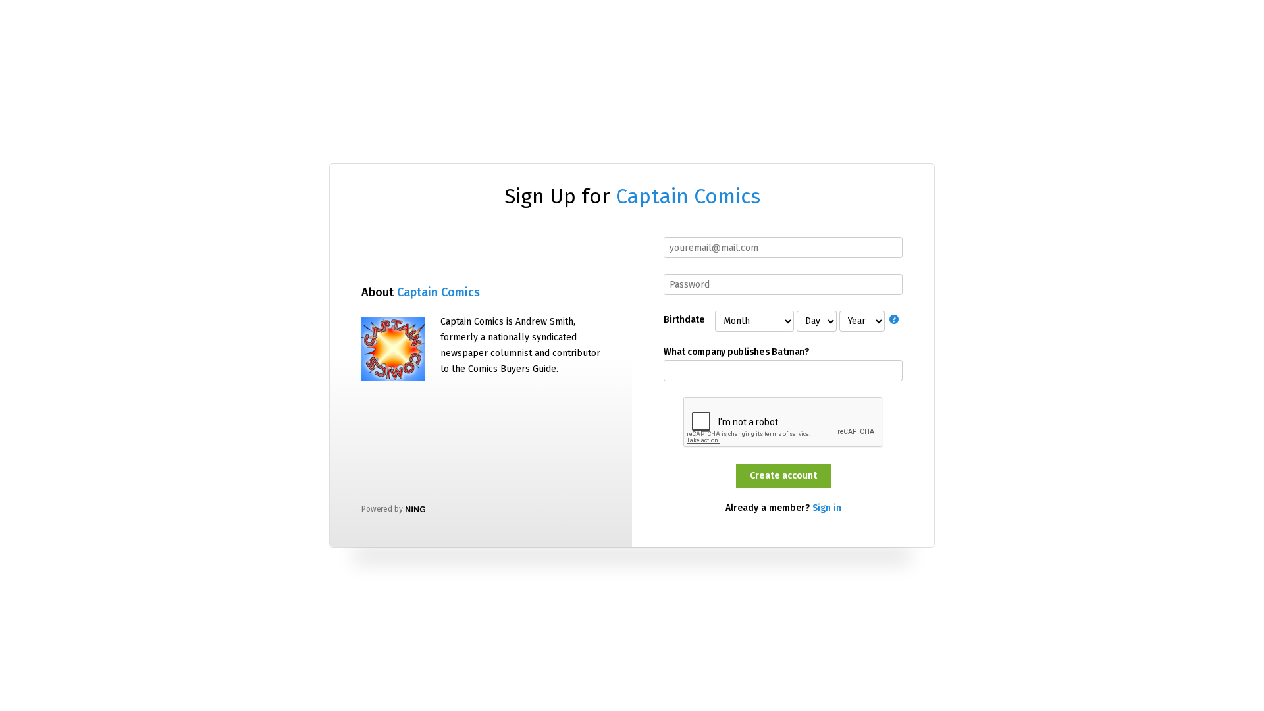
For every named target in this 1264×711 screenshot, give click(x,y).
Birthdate (684, 320)
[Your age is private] (896, 321)
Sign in (826, 508)
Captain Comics (688, 196)
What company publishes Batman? (737, 352)
